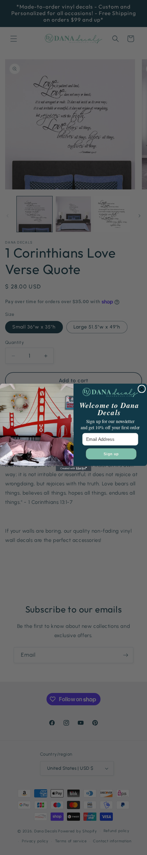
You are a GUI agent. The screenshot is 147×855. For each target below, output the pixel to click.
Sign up (111, 454)
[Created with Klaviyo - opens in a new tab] (73, 468)
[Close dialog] (141, 389)
